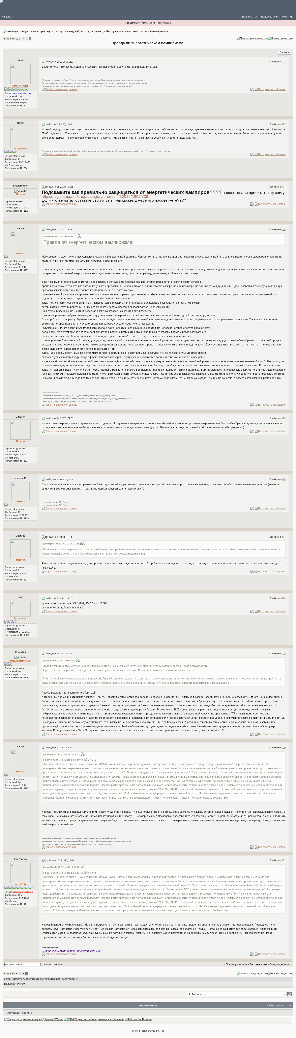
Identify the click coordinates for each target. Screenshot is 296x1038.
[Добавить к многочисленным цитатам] (252, 89)
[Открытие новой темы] (280, 38)
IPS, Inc (160, 1031)
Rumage (6, 16)
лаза (20, 597)
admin (20, 60)
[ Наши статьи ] (249, 16)
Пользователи (269, 16)
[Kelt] (20, 123)
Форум (135, 1031)
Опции (283, 52)
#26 (284, 479)
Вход (152, 23)
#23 (284, 187)
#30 (284, 747)
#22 (284, 124)
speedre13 (20, 478)
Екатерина (20, 859)
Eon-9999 (20, 652)
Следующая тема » (280, 964)
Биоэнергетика (159, 31)
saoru (20, 228)
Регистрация (163, 23)
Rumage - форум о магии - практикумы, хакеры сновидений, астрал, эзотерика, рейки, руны (63, 31)
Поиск (283, 16)
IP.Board (143, 1031)
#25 (284, 418)
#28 (284, 598)
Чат (292, 16)
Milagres (20, 417)
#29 (284, 653)
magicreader (20, 185)
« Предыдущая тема (235, 964)
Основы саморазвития (133, 31)
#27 (284, 537)
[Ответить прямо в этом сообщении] (270, 89)
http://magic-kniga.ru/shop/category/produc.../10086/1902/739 (95, 196)
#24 (284, 229)
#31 (284, 860)
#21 (284, 61)
